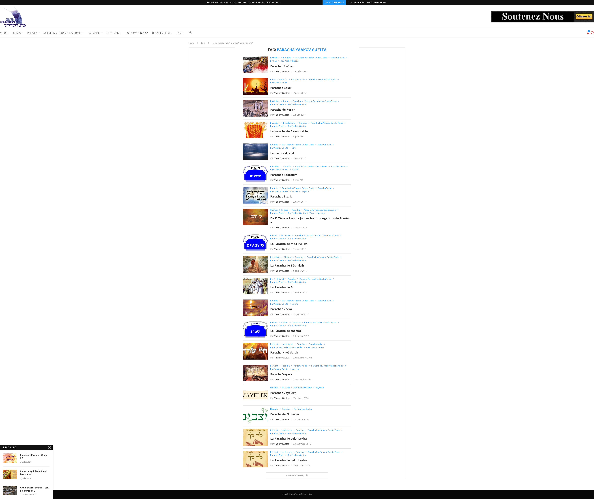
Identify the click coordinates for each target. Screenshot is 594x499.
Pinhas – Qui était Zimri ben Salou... (33, 473)
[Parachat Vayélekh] (255, 394)
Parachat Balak (281, 88)
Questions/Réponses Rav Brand (62, 32)
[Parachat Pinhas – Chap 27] (10, 458)
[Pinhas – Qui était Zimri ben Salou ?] (10, 474)
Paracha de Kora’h (282, 109)
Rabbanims (94, 32)
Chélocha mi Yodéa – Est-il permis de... (34, 489)
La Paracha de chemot (285, 331)
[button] (348, 2)
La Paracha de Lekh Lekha (288, 438)
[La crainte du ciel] (255, 151)
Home (191, 42)
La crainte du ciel (282, 153)
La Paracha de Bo (282, 287)
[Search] (592, 32)
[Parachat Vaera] (255, 307)
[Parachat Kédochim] (255, 173)
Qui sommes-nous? (136, 32)
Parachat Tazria (281, 196)
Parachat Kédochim (283, 175)
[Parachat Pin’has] (255, 64)
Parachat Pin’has (281, 66)
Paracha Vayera (281, 374)
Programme (114, 32)
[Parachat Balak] (255, 86)
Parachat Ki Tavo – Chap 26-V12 (370, 2)
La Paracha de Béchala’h (287, 265)
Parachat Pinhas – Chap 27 (33, 456)
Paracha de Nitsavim (284, 414)
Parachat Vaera (281, 309)
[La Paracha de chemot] (255, 329)
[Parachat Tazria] (255, 195)
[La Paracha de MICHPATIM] (255, 242)
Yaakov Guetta (281, 71)
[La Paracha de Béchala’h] (255, 264)
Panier (180, 32)
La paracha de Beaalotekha (289, 131)
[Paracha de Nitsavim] (255, 416)
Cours (17, 32)
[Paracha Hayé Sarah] (255, 351)
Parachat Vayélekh (283, 393)
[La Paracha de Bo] (255, 286)
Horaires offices (162, 32)
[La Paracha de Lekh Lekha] (255, 437)
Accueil (4, 32)
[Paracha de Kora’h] (255, 108)
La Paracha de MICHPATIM (288, 244)
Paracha (32, 32)
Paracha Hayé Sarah (284, 352)
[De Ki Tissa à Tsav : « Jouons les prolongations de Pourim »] (255, 217)
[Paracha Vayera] (255, 373)
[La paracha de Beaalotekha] (255, 130)
